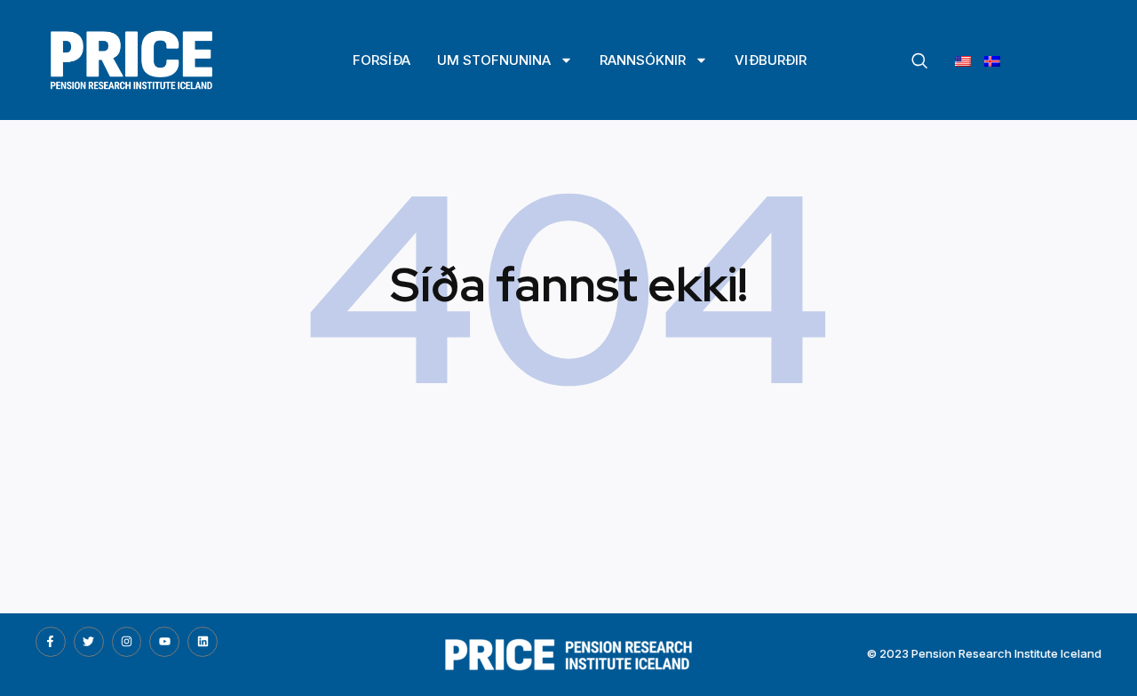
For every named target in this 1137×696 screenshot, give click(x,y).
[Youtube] (164, 642)
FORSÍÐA (381, 60)
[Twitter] (89, 642)
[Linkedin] (202, 642)
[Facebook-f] (51, 642)
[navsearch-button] (919, 61)
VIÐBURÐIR (771, 60)
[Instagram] (127, 642)
